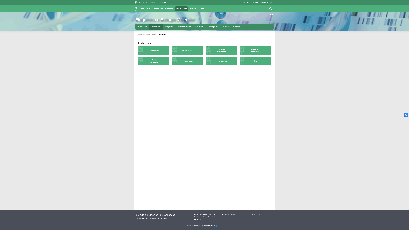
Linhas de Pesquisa (184, 27)
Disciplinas (169, 27)
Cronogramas (213, 27)
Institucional (158, 9)
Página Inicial (146, 9)
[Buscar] (271, 9)
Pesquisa (193, 9)
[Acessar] (270, 14)
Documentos (199, 27)
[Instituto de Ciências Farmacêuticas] (136, 9)
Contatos (236, 27)
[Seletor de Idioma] (272, 14)
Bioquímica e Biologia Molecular (165, 19)
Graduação (169, 9)
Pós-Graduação (181, 9)
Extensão (202, 9)
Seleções (226, 27)
